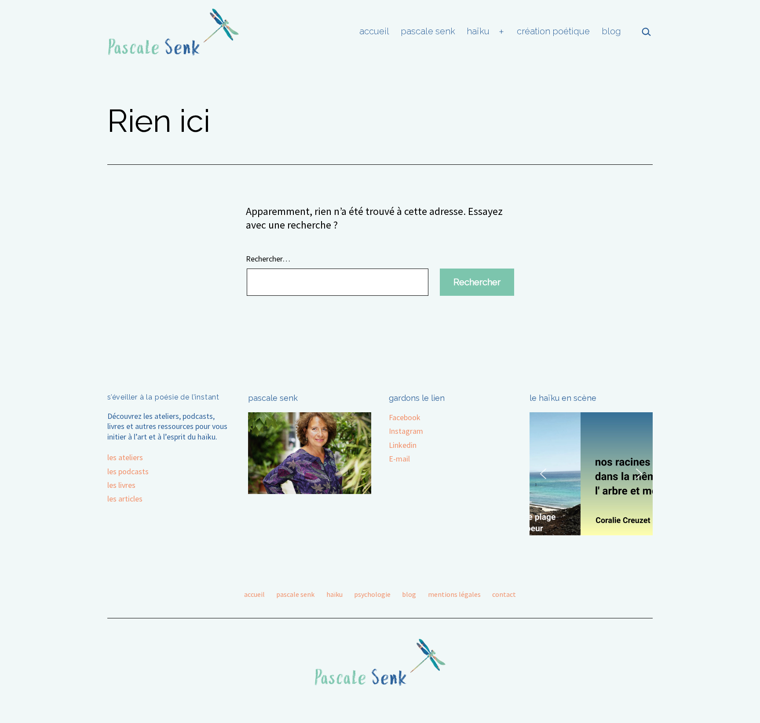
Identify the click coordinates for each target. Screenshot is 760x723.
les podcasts (128, 471)
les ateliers (125, 457)
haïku (478, 31)
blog (611, 31)
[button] (543, 474)
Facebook (404, 417)
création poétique (553, 31)
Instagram (406, 431)
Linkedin (403, 445)
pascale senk (428, 31)
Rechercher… (268, 259)
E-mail (399, 459)
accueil (374, 31)
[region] (591, 473)
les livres (121, 485)
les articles (124, 499)
